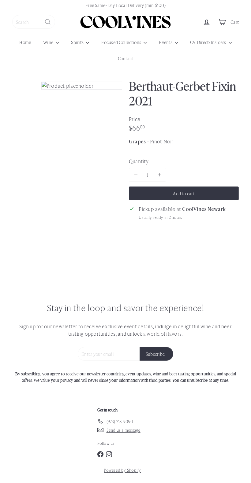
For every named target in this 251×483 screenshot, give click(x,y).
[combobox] (33, 22)
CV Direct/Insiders (208, 42)
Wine (48, 42)
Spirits (77, 42)
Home (25, 42)
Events (166, 42)
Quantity (138, 161)
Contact (125, 58)
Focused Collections (121, 42)
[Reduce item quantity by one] (136, 175)
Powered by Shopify (122, 470)
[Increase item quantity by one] (159, 175)
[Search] (47, 22)
